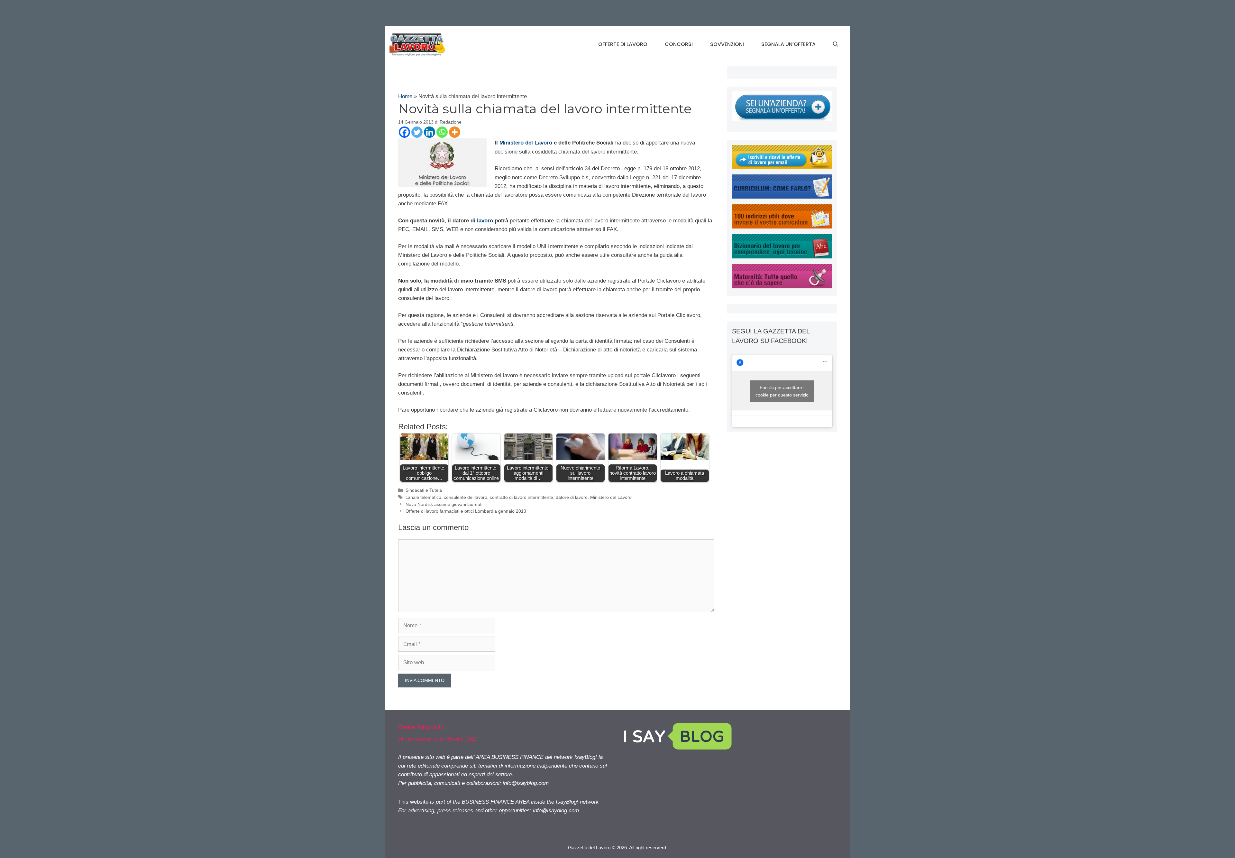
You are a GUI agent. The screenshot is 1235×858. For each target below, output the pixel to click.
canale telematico (423, 497)
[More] (454, 132)
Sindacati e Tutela (424, 490)
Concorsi (679, 44)
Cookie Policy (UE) (421, 727)
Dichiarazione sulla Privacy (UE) (437, 739)
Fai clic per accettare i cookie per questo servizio (782, 391)
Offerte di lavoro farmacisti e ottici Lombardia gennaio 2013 (466, 511)
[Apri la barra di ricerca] (835, 44)
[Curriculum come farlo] (782, 197)
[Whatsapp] (442, 132)
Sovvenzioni (727, 44)
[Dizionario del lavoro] (782, 257)
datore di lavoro (572, 497)
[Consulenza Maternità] (782, 287)
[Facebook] (404, 132)
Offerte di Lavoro (622, 44)
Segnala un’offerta (788, 44)
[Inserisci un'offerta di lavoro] (782, 120)
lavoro (485, 221)
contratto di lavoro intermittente (521, 497)
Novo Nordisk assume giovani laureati (444, 504)
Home (405, 96)
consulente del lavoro (465, 497)
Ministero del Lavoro (525, 143)
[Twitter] (417, 132)
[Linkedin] (429, 132)
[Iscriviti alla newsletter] (782, 167)
